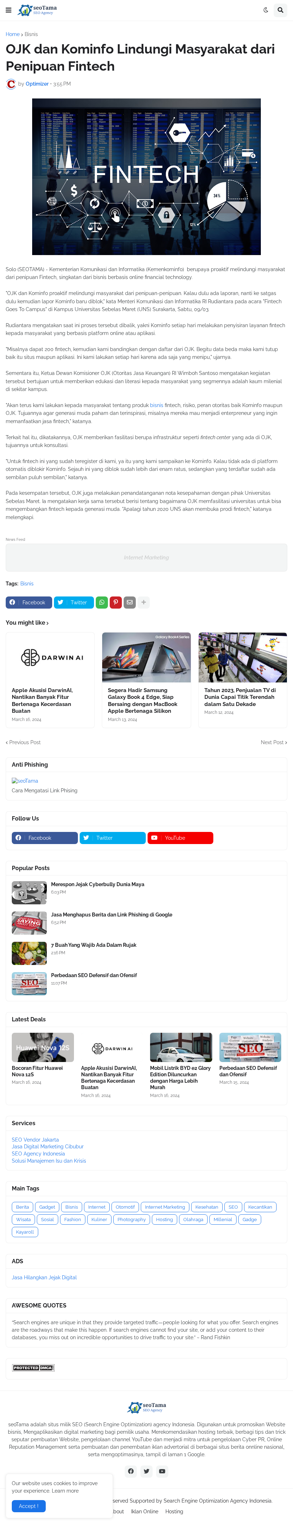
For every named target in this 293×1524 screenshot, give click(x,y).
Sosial (47, 1219)
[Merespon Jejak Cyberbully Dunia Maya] (29, 892)
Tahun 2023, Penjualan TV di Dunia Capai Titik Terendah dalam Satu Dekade (240, 697)
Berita (22, 1207)
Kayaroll (25, 1232)
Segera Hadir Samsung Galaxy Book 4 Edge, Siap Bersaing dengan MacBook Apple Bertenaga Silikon (142, 701)
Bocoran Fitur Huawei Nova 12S (37, 1071)
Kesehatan (206, 1207)
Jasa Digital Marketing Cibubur (48, 1146)
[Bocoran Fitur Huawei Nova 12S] (43, 1047)
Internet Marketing (146, 557)
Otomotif (125, 1207)
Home (13, 34)
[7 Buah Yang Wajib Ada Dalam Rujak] (29, 953)
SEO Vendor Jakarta (35, 1140)
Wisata (23, 1219)
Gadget (47, 1207)
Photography (132, 1219)
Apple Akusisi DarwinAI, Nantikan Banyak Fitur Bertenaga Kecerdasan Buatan (42, 701)
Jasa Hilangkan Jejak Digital (44, 1277)
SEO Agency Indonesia (38, 1154)
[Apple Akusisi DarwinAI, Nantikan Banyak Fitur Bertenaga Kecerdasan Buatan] (50, 657)
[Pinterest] (116, 602)
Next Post (272, 742)
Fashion (72, 1219)
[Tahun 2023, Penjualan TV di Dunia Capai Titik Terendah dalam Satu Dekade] (243, 657)
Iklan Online (144, 1511)
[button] (8, 10)
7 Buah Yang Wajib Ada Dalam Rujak (93, 945)
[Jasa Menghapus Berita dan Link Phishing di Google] (29, 923)
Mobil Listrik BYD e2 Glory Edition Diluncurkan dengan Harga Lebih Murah (180, 1078)
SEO (233, 1207)
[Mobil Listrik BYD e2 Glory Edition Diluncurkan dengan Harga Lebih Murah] (181, 1047)
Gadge (250, 1219)
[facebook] (131, 1471)
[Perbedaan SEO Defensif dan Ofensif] (29, 983)
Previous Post (25, 742)
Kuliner (99, 1219)
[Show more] (144, 602)
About (117, 1511)
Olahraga (193, 1219)
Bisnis (31, 34)
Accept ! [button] (29, 1506)
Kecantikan (260, 1207)
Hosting (164, 1219)
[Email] (130, 602)
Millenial (223, 1219)
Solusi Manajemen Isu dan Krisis (49, 1161)
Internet (96, 1207)
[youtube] (162, 1471)
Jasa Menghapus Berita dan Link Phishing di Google (111, 915)
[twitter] (146, 1471)
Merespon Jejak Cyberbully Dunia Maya (97, 884)
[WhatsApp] (102, 602)
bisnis (156, 405)
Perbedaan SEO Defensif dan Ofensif (94, 975)
